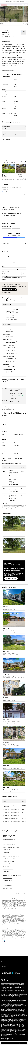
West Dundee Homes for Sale (9, 858)
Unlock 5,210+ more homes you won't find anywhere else (14, 569)
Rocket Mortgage (16, 228)
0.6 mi (22, 471)
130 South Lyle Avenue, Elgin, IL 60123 (11, 809)
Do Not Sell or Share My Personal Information (10, 983)
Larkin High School (13, 488)
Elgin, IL (9, 36)
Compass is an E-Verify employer (13, 986)
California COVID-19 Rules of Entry (17, 987)
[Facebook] (5, 979)
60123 (13, 36)
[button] (1, 1)
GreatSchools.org (22, 505)
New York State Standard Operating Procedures (13, 1030)
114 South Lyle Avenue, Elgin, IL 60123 (11, 815)
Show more (5, 852)
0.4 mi (22, 488)
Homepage (4, 187)
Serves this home (13, 475)
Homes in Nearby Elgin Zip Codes (12, 875)
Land (15, 94)
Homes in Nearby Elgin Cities (11, 856)
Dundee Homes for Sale (8, 869)
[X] (8, 979)
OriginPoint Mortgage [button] (6, 228)
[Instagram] (2, 979)
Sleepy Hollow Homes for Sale (9, 863)
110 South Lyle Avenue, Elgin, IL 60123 (11, 821)
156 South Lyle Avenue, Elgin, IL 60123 (11, 812)
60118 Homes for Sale (7, 885)
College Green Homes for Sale (9, 844)
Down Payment (5, 271)
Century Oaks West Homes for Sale (10, 842)
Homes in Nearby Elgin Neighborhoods (9, 836)
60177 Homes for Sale (7, 880)
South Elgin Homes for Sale (8, 861)
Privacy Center (8, 984)
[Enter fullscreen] (24, 193)
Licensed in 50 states (6, 1039)
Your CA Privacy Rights (8, 988)
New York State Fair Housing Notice (11, 1029)
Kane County (17, 103)
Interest (3, 264)
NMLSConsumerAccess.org (7, 1038)
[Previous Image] (3, 169)
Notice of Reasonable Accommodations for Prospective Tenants (12, 1031)
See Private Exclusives (11, 578)
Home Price (4, 257)
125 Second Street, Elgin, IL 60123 (10, 818)
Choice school (12, 500)
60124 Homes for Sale (7, 883)
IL (7, 187)
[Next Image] (13, 169)
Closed (15, 79)
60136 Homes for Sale (7, 888)
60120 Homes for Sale (7, 878)
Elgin (17, 187)
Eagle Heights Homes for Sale (9, 849)
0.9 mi (22, 480)
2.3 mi (22, 495)
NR (4, 495)
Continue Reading (6, 68)
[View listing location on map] (23, 32)
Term (3, 249)
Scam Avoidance (14, 984)
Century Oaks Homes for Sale (9, 839)
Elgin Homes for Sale (7, 866)
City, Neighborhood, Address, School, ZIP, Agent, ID (14, 1)
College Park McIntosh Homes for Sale (11, 847)
